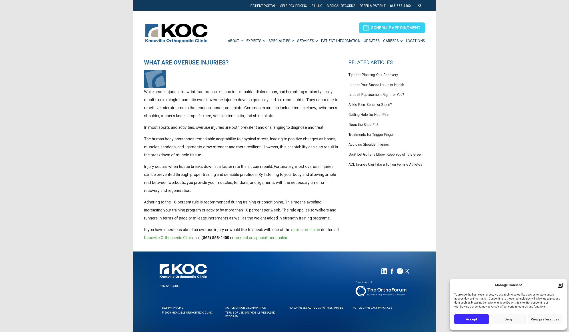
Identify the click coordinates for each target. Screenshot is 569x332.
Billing (317, 6)
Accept (471, 319)
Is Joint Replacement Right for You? (376, 95)
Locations (415, 41)
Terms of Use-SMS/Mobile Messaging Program (250, 314)
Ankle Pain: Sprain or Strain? (370, 105)
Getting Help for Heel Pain (369, 115)
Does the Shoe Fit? (363, 125)
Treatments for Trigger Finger (371, 135)
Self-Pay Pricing (293, 6)
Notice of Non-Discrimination (245, 307)
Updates (372, 41)
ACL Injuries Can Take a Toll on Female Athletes (385, 164)
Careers (391, 41)
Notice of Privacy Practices (372, 307)
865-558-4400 (400, 6)
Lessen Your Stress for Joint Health (376, 85)
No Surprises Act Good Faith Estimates (316, 307)
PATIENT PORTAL (263, 6)
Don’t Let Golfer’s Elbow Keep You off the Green (386, 154)
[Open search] (420, 6)
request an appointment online (261, 237)
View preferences (545, 319)
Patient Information (340, 41)
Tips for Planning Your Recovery (373, 75)
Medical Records (341, 6)
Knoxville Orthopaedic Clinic (168, 237)
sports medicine (305, 229)
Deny (508, 319)
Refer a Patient (373, 6)
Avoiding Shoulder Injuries (369, 144)
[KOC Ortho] (176, 31)
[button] (560, 285)
